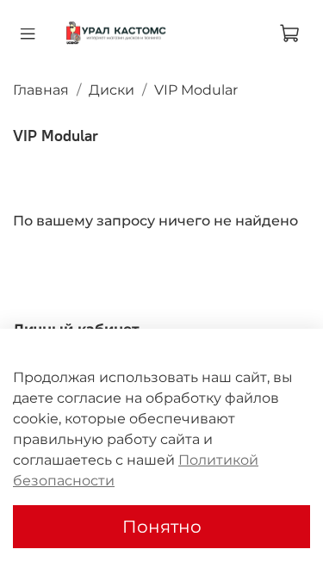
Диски (111, 90)
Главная (41, 90)
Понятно (162, 526)
